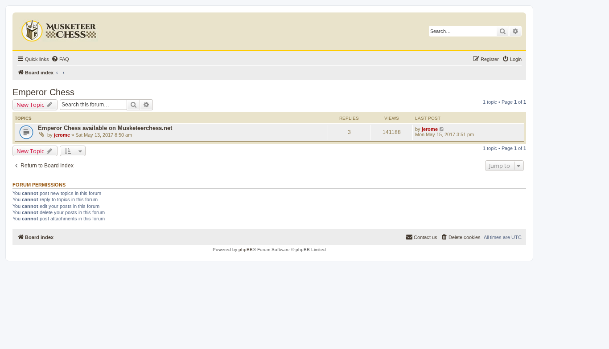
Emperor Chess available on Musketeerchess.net (105, 128)
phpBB (246, 249)
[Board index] (60, 29)
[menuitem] (60, 59)
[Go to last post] (442, 129)
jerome (62, 135)
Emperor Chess (43, 92)
